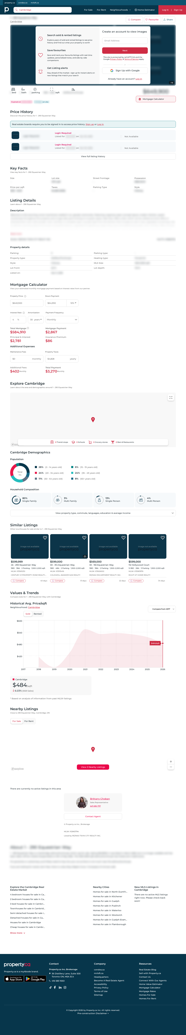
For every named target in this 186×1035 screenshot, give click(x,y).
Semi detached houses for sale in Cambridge (34, 913)
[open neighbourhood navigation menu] (130, 10)
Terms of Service (131, 59)
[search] (43, 10)
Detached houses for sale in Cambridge (31, 917)
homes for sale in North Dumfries (110, 892)
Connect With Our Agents (153, 980)
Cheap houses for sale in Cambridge (29, 927)
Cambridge (16, 21)
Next (124, 50)
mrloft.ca (35, 3)
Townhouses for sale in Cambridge (28, 908)
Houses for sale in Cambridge (25, 922)
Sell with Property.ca (150, 973)
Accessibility (100, 984)
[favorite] (45, 538)
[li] (61, 987)
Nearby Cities (101, 887)
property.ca (10, 3)
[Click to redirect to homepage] (7, 10)
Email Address (110, 40)
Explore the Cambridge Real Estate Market (27, 888)
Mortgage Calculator (149, 987)
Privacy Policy (116, 59)
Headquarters (101, 977)
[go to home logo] (17, 965)
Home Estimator (146, 10)
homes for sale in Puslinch (107, 905)
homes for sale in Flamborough (109, 924)
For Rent (101, 10)
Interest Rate (17, 313)
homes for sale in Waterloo (107, 910)
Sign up (90, 124)
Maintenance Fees (18, 352)
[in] (66, 987)
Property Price (17, 296)
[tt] (51, 987)
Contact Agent (93, 816)
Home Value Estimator (150, 984)
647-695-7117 (95, 806)
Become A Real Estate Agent (109, 980)
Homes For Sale (147, 995)
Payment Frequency (55, 313)
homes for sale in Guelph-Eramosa (111, 919)
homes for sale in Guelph (106, 901)
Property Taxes (51, 352)
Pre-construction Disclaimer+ (93, 1013)
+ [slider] (171, 617)
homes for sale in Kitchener (107, 896)
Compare (136, 19)
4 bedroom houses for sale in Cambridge (31, 894)
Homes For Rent (147, 998)
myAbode (26, 971)
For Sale (88, 10)
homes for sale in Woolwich (107, 915)
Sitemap (98, 995)
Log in (139, 79)
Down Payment (52, 296)
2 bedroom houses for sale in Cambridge (31, 899)
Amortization (34, 313)
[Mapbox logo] (17, 444)
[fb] (56, 987)
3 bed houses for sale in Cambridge (28, 904)
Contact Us (145, 977)
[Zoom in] (171, 761)
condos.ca (22, 3)
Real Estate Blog (147, 969)
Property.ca (10, 971)
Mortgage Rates (147, 991)
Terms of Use (101, 991)
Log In (165, 10)
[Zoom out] (171, 767)
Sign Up (178, 10)
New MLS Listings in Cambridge (146, 888)
